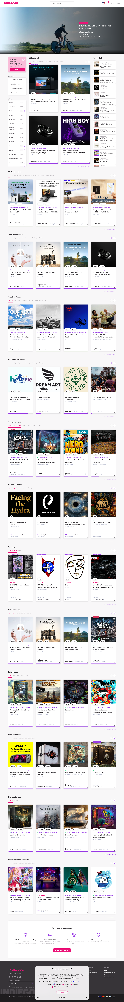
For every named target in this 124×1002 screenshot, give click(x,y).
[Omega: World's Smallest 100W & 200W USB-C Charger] (103, 191)
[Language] (103, 3)
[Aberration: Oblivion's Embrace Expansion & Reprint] (48, 442)
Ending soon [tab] (42, 238)
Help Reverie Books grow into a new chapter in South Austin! (20, 399)
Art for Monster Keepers (102, 522)
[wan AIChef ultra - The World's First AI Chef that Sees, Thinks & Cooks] (43, 79)
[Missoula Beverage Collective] (76, 379)
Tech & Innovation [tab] (38, 61)
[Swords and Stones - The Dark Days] (103, 442)
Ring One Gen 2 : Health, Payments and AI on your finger (102, 274)
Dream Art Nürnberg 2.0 (46, 397)
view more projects (83, 166)
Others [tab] (39, 425)
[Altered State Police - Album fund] (76, 317)
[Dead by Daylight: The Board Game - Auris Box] (20, 442)
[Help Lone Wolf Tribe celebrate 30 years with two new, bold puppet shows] (103, 317)
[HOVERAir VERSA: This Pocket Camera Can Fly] (20, 254)
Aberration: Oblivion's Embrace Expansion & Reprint (45, 462)
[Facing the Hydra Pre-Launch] (20, 504)
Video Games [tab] (31, 425)
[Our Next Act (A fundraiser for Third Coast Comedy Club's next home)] (20, 317)
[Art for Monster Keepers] (103, 504)
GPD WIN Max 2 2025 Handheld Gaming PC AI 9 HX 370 (47, 212)
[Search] (52, 3)
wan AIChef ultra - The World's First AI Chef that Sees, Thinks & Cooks (43, 101)
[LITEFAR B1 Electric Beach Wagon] (48, 254)
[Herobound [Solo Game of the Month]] (76, 442)
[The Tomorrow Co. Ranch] (103, 379)
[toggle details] (58, 112)
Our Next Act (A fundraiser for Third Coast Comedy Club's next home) (20, 337)
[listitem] (17, 102)
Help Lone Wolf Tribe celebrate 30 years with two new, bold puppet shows (103, 337)
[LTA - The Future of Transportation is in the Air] (48, 567)
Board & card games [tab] (15, 425)
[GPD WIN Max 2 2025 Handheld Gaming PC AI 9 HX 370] (48, 191)
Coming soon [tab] (13, 550)
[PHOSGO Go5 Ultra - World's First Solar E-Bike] (75, 79)
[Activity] (108, 3)
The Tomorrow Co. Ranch (102, 397)
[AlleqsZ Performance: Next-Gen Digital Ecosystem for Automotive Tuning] (103, 567)
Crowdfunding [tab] (26, 238)
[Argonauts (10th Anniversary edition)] (20, 692)
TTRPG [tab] (24, 425)
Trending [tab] (11, 613)
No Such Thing (42, 522)
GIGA (66, 585)
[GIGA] (76, 567)
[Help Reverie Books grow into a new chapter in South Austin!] (20, 379)
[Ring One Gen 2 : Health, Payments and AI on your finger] (43, 130)
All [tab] (30, 61)
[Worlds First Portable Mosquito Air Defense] (76, 191)
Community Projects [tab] (38, 175)
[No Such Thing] (48, 504)
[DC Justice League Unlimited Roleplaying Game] (103, 692)
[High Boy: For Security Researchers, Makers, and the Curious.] (75, 130)
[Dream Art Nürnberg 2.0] (48, 379)
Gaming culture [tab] (50, 175)
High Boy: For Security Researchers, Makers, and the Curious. (74, 153)
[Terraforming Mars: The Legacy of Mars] (48, 692)
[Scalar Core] (76, 692)
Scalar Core (69, 710)
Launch (17, 69)
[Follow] (11, 516)
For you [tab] (11, 238)
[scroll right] (89, 61)
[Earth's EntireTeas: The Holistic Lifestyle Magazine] (76, 504)
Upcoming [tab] (17, 238)
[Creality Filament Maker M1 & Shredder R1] (20, 191)
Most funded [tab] (19, 613)
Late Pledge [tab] (34, 238)
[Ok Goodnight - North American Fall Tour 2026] (48, 317)
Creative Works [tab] (48, 61)
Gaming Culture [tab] (58, 61)
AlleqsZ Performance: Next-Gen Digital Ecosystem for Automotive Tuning (103, 587)
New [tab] (19, 550)
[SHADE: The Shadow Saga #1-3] (20, 567)
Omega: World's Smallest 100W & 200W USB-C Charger (102, 212)
